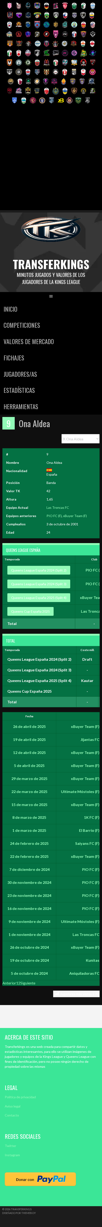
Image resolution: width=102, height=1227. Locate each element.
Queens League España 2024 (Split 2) (38, 570)
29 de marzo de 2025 (29, 778)
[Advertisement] (51, 159)
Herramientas (21, 406)
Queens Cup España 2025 (30, 611)
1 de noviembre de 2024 (29, 934)
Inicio (10, 309)
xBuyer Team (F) (75, 516)
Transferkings (51, 264)
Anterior (9, 983)
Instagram (12, 1155)
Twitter (10, 1146)
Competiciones (22, 325)
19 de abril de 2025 (29, 739)
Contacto (12, 1115)
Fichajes (14, 357)
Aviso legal (12, 1106)
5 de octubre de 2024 (29, 973)
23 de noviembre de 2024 (29, 895)
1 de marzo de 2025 (29, 830)
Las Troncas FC (57, 507)
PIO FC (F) (54, 516)
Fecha (29, 716)
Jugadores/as (20, 374)
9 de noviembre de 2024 (29, 921)
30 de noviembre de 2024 (29, 882)
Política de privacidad (20, 1097)
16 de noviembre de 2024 (29, 908)
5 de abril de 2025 (29, 765)
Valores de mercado (29, 341)
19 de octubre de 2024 (29, 960)
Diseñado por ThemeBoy (19, 1212)
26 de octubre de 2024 (29, 947)
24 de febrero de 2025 (29, 843)
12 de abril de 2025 (29, 752)
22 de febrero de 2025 (29, 856)
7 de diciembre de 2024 (29, 869)
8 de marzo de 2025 (29, 817)
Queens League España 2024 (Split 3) (38, 584)
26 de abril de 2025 (29, 726)
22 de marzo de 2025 (29, 791)
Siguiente (27, 983)
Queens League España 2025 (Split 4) (38, 598)
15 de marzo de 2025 (29, 804)
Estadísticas (19, 390)
